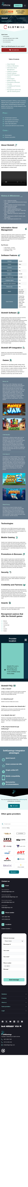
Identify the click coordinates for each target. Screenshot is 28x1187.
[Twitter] (6, 1021)
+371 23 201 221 (6, 919)
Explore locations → (7, 928)
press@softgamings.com (8, 902)
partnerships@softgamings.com (10, 896)
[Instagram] (18, 1021)
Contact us (18, 5)
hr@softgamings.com (7, 907)
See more (13, 872)
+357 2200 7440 (6, 916)
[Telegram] (22, 1021)
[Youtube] (10, 1021)
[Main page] (7, 4)
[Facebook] (2, 1021)
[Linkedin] (14, 1021)
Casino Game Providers (6, 21)
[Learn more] (7, 833)
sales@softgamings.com (8, 891)
